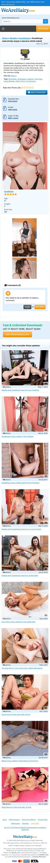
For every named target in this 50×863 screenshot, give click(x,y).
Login (27, 307)
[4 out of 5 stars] (30, 87)
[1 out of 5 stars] (22, 87)
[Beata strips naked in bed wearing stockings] (25, 738)
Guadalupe (24, 38)
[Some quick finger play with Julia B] (25, 692)
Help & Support (14, 819)
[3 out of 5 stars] (27, 87)
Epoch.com (16, 853)
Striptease (21, 79)
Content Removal (39, 857)
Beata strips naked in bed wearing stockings (20, 761)
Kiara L (14, 76)
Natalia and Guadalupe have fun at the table (20, 575)
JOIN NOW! (43, 28)
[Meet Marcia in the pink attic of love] (25, 784)
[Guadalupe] (25, 155)
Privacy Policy (43, 819)
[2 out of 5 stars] (25, 87)
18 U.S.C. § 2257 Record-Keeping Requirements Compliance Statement (25, 828)
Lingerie (30, 79)
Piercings (38, 79)
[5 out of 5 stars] (32, 87)
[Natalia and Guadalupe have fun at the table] (25, 553)
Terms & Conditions (29, 819)
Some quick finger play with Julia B (16, 714)
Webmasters (15, 823)
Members (25, 823)
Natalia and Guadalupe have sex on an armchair (21, 529)
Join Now (40, 307)
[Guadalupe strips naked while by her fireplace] (25, 460)
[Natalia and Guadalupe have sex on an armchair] (25, 507)
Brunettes (12, 79)
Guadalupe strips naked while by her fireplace (20, 483)
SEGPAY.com (44, 855)
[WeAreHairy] (25, 836)
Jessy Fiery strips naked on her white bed (18, 622)
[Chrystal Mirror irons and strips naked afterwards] (25, 645)
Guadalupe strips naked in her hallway (17, 436)
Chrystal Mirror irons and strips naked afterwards (22, 668)
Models (13, 38)
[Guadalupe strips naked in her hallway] (25, 414)
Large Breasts (9, 81)
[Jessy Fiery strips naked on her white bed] (25, 599)
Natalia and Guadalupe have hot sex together (20, 390)
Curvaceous (31, 81)
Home (5, 38)
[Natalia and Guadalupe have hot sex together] (25, 367)
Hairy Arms (20, 81)
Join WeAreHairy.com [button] (17, 334)
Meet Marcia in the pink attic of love (16, 807)
